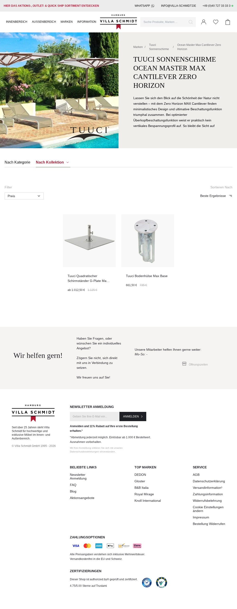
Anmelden (131, 416)
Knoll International (147, 500)
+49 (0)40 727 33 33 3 (217, 5)
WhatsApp (142, 5)
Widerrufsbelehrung (207, 500)
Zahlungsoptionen (87, 537)
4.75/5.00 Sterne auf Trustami (88, 585)
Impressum (201, 517)
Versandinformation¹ (207, 487)
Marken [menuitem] (67, 21)
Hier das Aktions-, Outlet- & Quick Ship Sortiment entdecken (51, 5)
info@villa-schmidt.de (178, 5)
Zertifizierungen (85, 571)
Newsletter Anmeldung (78, 476)
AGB (196, 474)
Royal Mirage (144, 494)
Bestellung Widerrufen (209, 524)
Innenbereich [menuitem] (16, 21)
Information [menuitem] (86, 21)
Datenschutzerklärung (209, 481)
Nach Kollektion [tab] (50, 162)
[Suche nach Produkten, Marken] (190, 22)
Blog (73, 491)
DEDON (140, 474)
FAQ (73, 485)
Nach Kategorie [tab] (17, 162)
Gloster (139, 481)
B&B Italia (141, 487)
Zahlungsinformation (208, 494)
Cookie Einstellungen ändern (208, 509)
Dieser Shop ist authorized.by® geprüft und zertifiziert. (103, 579)
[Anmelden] (203, 22)
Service (200, 467)
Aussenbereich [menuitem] (44, 21)
